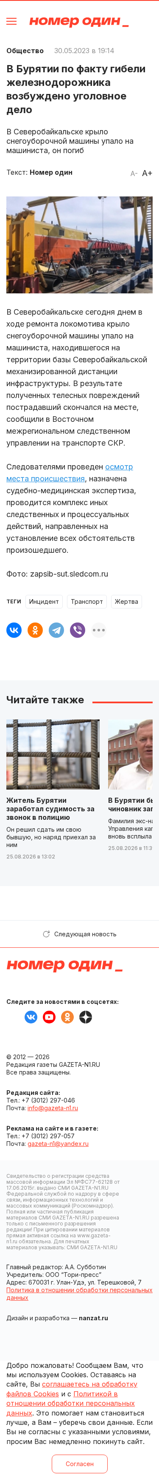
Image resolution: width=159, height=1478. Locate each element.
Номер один (79, 22)
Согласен (80, 1463)
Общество (25, 50)
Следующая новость (85, 934)
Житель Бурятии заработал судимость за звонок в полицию (50, 808)
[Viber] (77, 630)
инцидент (44, 601)
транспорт (87, 601)
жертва (126, 601)
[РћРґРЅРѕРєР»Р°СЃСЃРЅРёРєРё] (35, 630)
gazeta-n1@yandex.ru (58, 1143)
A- (134, 173)
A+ (147, 173)
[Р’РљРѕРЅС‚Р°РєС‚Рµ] (14, 630)
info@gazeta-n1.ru (53, 1107)
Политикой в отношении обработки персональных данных (70, 1403)
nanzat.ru (93, 1318)
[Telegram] (56, 630)
